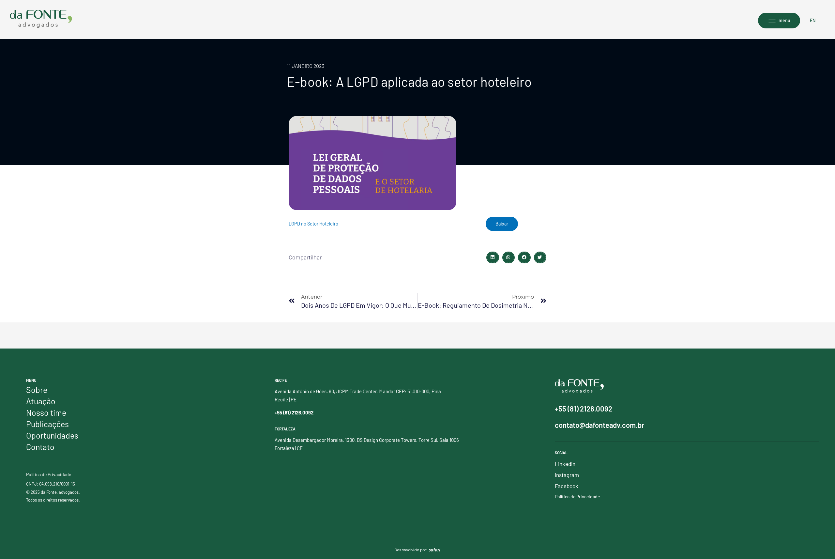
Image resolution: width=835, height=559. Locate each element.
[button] (492, 257)
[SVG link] (41, 19)
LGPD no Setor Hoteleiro (313, 223)
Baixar (501, 223)
